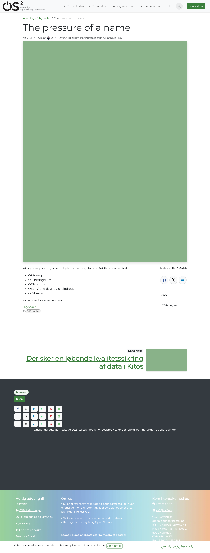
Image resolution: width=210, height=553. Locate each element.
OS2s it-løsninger (30, 510)
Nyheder (45, 18)
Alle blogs (29, 18)
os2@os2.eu (164, 510)
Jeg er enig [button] (187, 546)
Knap (19, 399)
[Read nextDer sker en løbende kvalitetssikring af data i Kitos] (166, 360)
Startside (21, 503)
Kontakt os (196, 6)
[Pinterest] (51, 409)
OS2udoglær (33, 311)
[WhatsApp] (42, 409)
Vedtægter (26, 523)
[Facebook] (164, 280)
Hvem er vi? (164, 503)
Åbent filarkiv (27, 536)
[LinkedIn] (183, 280)
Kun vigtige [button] (169, 546)
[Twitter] (173, 280)
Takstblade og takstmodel (36, 516)
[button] (179, 6)
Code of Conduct (30, 530)
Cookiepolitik (114, 545)
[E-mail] (59, 409)
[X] (26, 409)
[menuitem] (74, 6)
